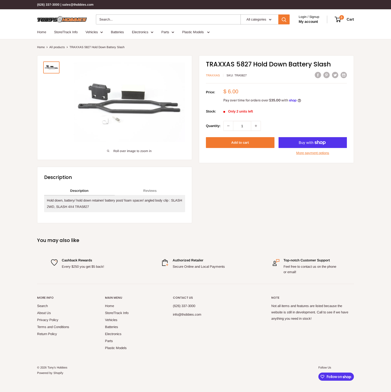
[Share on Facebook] (318, 75)
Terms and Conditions (53, 327)
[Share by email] (344, 75)
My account (308, 21)
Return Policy (47, 334)
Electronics (140, 32)
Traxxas (213, 75)
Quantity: (213, 126)
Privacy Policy (47, 320)
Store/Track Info (66, 32)
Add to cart (240, 142)
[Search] (284, 19)
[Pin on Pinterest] (326, 75)
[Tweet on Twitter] (335, 75)
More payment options (312, 153)
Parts (165, 32)
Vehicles (92, 32)
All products (57, 47)
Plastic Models (193, 32)
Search (42, 306)
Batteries (117, 32)
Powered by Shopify (50, 373)
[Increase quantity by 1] (256, 126)
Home (41, 32)
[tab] (79, 191)
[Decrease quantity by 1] (228, 126)
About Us (44, 313)
